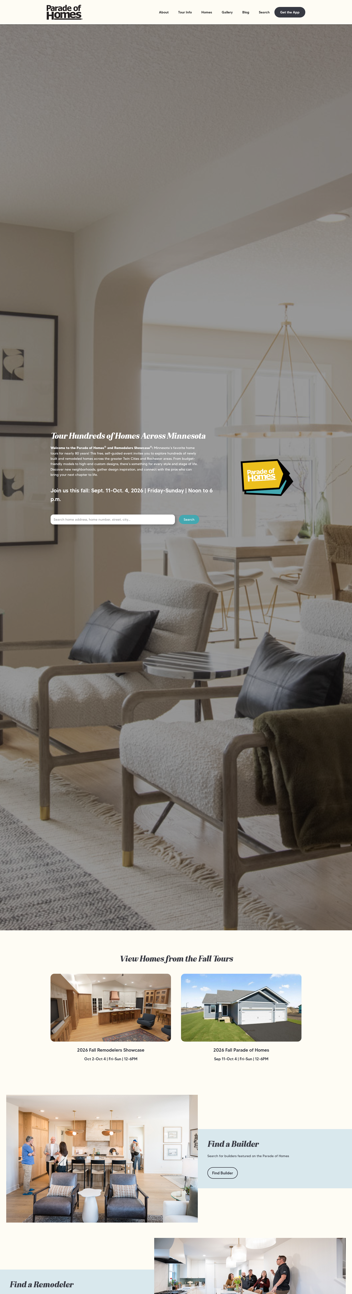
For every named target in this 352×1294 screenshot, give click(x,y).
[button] (163, 12)
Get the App (290, 12)
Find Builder (222, 1173)
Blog (245, 12)
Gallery (227, 12)
